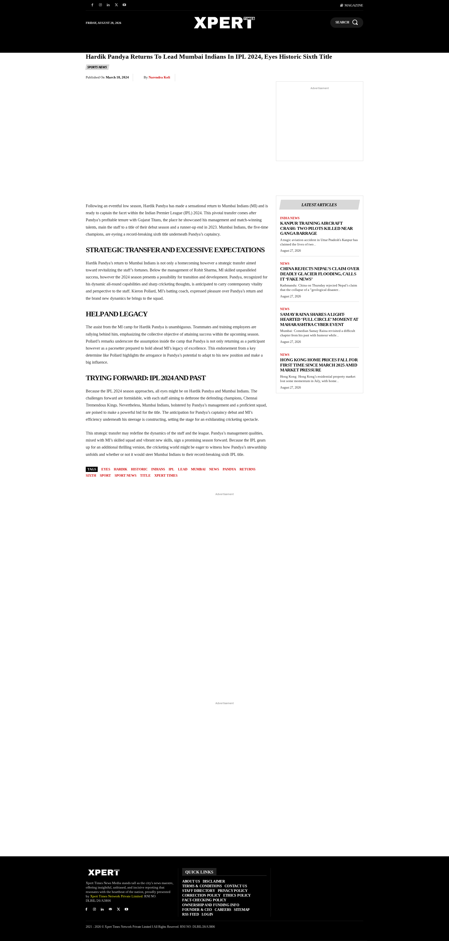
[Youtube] (124, 5)
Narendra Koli (159, 77)
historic (139, 469)
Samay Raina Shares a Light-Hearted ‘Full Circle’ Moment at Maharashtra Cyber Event (319, 319)
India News (290, 218)
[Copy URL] (345, 77)
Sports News (97, 67)
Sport (105, 475)
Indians (158, 469)
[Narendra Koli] (140, 77)
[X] (116, 5)
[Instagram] (100, 5)
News (284, 263)
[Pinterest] (298, 77)
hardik (120, 469)
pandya (229, 469)
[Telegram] (333, 77)
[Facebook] (92, 5)
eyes (105, 469)
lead (182, 469)
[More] (357, 77)
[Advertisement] (319, 124)
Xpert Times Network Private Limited (116, 896)
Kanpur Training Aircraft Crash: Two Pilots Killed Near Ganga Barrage (316, 228)
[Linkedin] (108, 5)
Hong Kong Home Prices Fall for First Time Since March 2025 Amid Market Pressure (319, 364)
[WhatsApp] (310, 77)
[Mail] (110, 909)
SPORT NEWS (125, 475)
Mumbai (198, 469)
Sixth (91, 475)
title (145, 475)
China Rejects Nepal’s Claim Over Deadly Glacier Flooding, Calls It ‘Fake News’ (319, 273)
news (214, 469)
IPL (171, 469)
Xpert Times (165, 475)
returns (247, 469)
